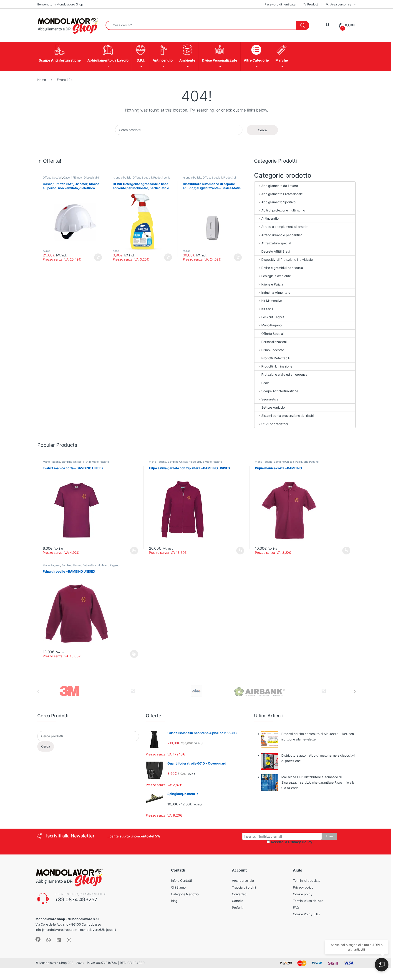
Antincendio (269, 218)
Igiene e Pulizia (122, 177)
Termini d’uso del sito (308, 901)
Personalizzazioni (274, 342)
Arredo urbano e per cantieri (281, 235)
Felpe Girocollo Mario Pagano (101, 565)
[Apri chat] (381, 964)
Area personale (340, 4)
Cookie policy (302, 894)
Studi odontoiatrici (274, 424)
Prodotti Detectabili (275, 358)
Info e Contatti (181, 880)
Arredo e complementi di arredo (284, 226)
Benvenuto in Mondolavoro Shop (60, 4)
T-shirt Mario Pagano (96, 461)
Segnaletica (269, 399)
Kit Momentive (271, 301)
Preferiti (237, 907)
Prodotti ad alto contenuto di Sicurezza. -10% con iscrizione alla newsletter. (317, 736)
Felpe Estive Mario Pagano (205, 461)
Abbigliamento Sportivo (278, 202)
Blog (174, 901)
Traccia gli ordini (244, 887)
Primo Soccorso (272, 350)
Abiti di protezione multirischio (283, 210)
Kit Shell (267, 309)
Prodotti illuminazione (276, 366)
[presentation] (355, 691)
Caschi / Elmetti (73, 177)
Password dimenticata (280, 4)
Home (41, 80)
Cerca (262, 130)
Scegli (133, 550)
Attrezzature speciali (276, 243)
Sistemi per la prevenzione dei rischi (287, 415)
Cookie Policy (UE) (306, 914)
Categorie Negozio (185, 894)
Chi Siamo (178, 887)
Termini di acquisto (306, 880)
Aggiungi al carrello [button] (95, 257)
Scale (265, 383)
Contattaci (239, 894)
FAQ (296, 907)
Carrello (237, 901)
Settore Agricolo (273, 407)
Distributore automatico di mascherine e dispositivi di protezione (318, 758)
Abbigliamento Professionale (281, 194)
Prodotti (312, 4)
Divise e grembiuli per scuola (282, 268)
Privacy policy (303, 887)
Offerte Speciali (52, 177)
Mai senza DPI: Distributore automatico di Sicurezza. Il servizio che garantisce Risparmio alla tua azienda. (318, 782)
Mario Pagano (271, 325)
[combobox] (201, 25)
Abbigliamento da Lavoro (279, 186)
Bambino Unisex (71, 461)
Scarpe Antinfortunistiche (279, 391)
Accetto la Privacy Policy (291, 842)
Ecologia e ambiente (276, 276)
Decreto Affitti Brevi (275, 251)
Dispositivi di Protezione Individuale (287, 259)
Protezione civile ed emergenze (284, 374)
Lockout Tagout (272, 317)
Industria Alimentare (275, 292)
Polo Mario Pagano (307, 461)
